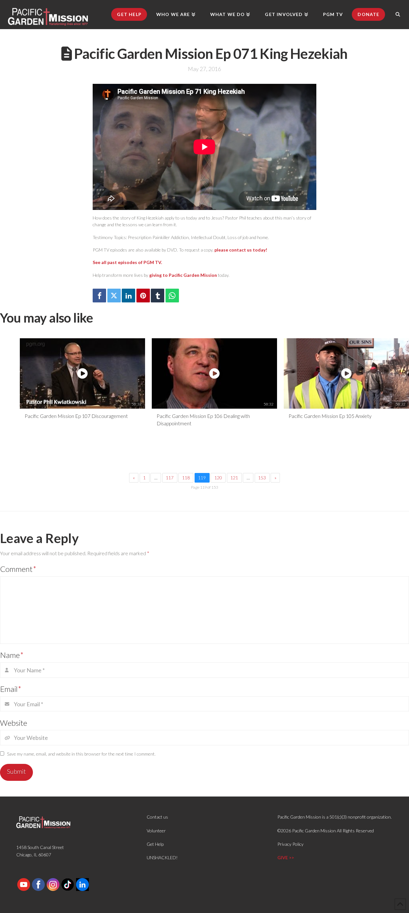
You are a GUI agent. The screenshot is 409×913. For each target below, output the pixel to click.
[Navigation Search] (398, 14)
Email (10, 688)
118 (186, 477)
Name (12, 655)
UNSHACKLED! (162, 857)
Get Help (155, 844)
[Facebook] (99, 295)
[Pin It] (143, 295)
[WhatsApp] (172, 295)
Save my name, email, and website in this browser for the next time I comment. (81, 754)
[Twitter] (114, 295)
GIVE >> (285, 857)
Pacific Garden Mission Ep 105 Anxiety (330, 416)
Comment (18, 568)
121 (234, 477)
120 (218, 477)
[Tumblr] (157, 295)
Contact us (157, 817)
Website (13, 722)
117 (170, 477)
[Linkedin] (128, 295)
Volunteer (156, 830)
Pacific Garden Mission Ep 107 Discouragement (76, 416)
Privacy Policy (290, 844)
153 (262, 477)
